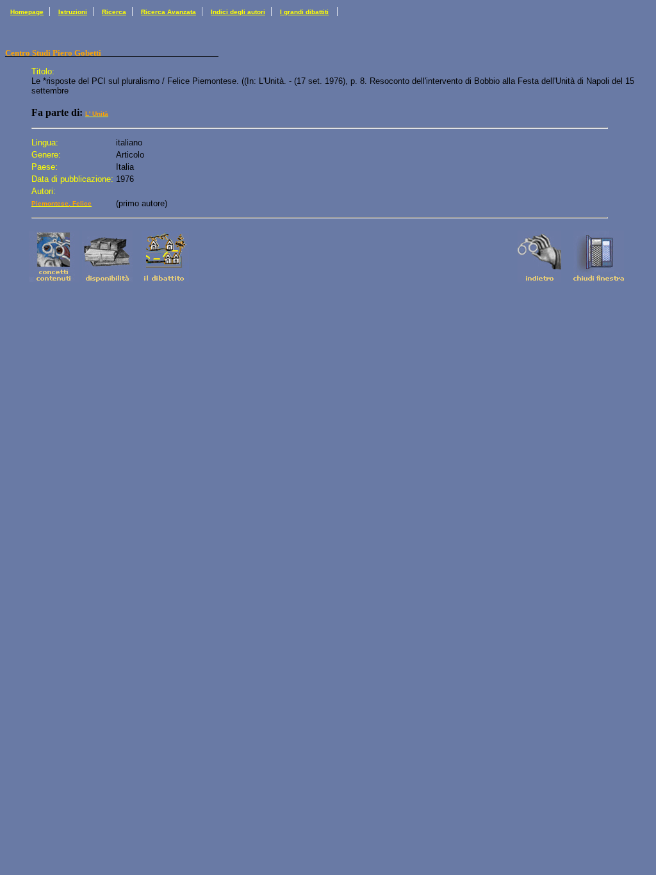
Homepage (27, 11)
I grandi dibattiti (304, 11)
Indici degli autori (238, 11)
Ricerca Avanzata (168, 11)
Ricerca (114, 11)
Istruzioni (72, 11)
